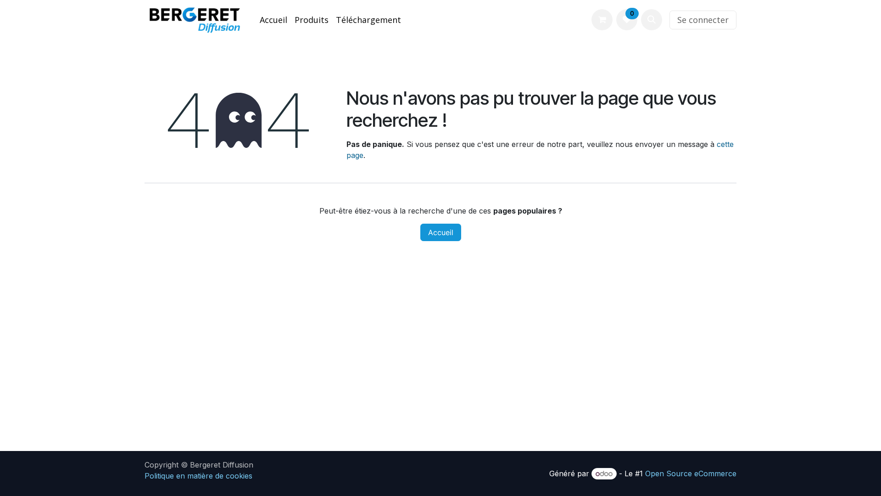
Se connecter (703, 19)
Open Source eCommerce (690, 473)
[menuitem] (273, 20)
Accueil (440, 232)
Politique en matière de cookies (198, 475)
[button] (651, 19)
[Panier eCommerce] (602, 19)
